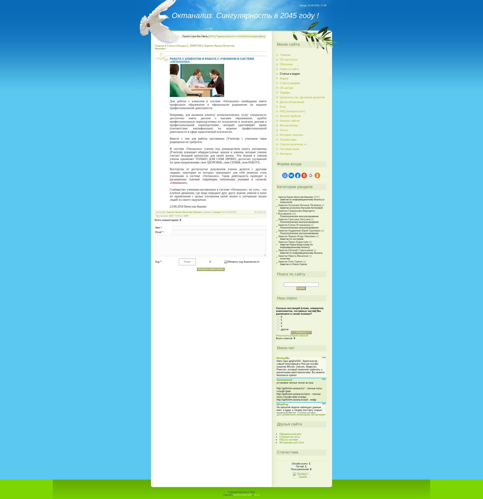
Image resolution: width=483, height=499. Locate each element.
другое (284, 329)
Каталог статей (234, 36)
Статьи (171, 45)
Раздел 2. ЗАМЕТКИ (189, 45)
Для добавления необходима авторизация (301, 414)
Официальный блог (290, 434)
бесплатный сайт (242, 495)
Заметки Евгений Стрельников (295, 250)
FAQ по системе (288, 439)
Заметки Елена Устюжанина (294, 225)
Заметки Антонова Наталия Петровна (299, 205)
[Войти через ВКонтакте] (291, 175)
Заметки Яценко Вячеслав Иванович (184, 212)
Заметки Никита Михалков (293, 255)
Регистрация (251, 36)
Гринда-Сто (218, 212)
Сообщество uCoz (289, 436)
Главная (220, 36)
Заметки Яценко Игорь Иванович (296, 236)
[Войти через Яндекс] (304, 175)
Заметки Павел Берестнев (293, 242)
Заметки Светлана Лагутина (294, 219)
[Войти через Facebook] (298, 175)
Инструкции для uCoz (291, 442)
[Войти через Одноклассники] (317, 175)
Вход (262, 36)
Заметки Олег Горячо (290, 261)
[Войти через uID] (285, 175)
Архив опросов (299, 335)
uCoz (257, 495)
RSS (211, 36)
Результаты (282, 335)
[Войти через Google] (311, 175)
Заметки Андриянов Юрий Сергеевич (299, 230)
